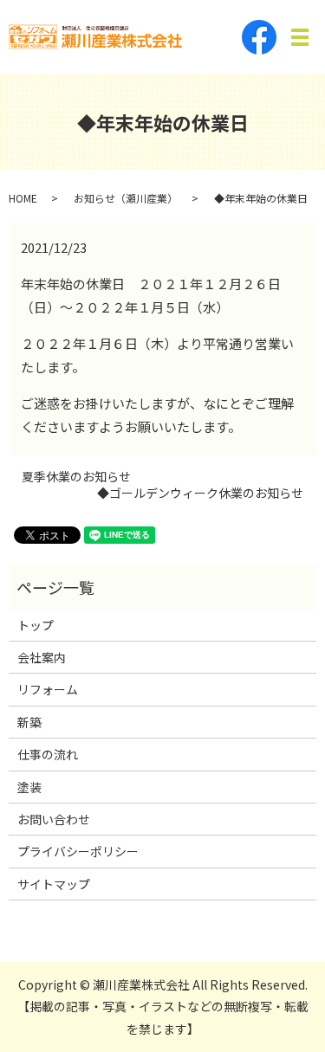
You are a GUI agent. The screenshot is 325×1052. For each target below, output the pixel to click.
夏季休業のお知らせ (76, 476)
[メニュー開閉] (300, 37)
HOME (23, 197)
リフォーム (47, 689)
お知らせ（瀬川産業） (126, 197)
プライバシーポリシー (78, 851)
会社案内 (41, 657)
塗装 (29, 787)
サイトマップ (53, 884)
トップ (35, 625)
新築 (29, 722)
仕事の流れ (47, 754)
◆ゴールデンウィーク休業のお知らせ (200, 493)
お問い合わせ (53, 819)
